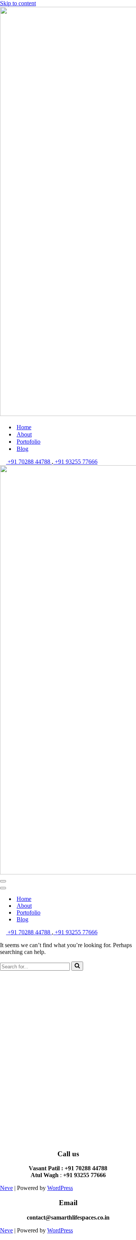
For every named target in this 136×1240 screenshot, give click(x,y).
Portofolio (28, 441)
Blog (22, 449)
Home (24, 427)
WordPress (60, 1188)
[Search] (77, 966)
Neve (6, 1188)
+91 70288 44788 (29, 461)
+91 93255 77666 (75, 461)
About (24, 434)
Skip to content (18, 3)
